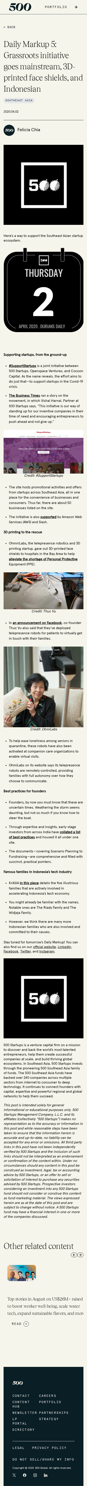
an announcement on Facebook (37, 623)
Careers (47, 1395)
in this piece (29, 883)
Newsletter (21, 1412)
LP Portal (19, 1421)
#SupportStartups (22, 366)
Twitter (25, 951)
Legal (18, 1448)
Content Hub (21, 1404)
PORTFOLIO (56, 7)
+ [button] (76, 7)
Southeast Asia (19, 100)
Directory (21, 1429)
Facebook (11, 951)
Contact (21, 1395)
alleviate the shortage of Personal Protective (43, 559)
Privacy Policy (49, 1448)
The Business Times (24, 395)
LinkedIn (64, 947)
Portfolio (48, 1402)
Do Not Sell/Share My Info (43, 1459)
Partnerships (48, 1412)
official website (44, 947)
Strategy (48, 1419)
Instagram (46, 951)
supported (48, 517)
